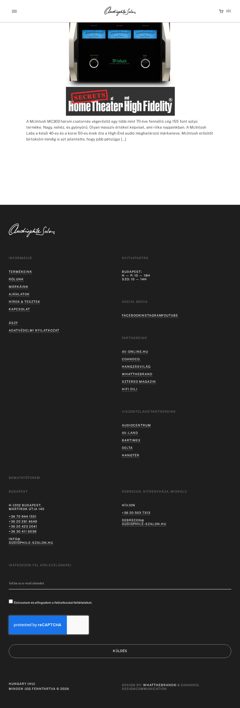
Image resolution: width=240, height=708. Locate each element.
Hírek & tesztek (24, 301)
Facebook (131, 315)
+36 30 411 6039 (23, 531)
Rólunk (16, 279)
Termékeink (20, 271)
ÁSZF (13, 323)
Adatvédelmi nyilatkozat (34, 330)
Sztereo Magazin (139, 381)
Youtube (170, 315)
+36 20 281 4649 (23, 521)
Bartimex (131, 440)
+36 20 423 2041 (23, 526)
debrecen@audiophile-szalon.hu (144, 522)
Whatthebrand (137, 374)
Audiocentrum (136, 425)
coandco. (131, 359)
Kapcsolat (19, 309)
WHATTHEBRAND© (160, 685)
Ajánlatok (19, 294)
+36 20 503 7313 (136, 512)
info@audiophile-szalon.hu (31, 540)
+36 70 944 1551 (23, 516)
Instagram (151, 315)
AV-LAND (130, 433)
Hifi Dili (130, 389)
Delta (127, 448)
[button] (14, 11)
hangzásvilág (136, 366)
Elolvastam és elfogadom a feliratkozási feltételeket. (53, 602)
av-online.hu (135, 351)
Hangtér (130, 455)
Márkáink (18, 286)
